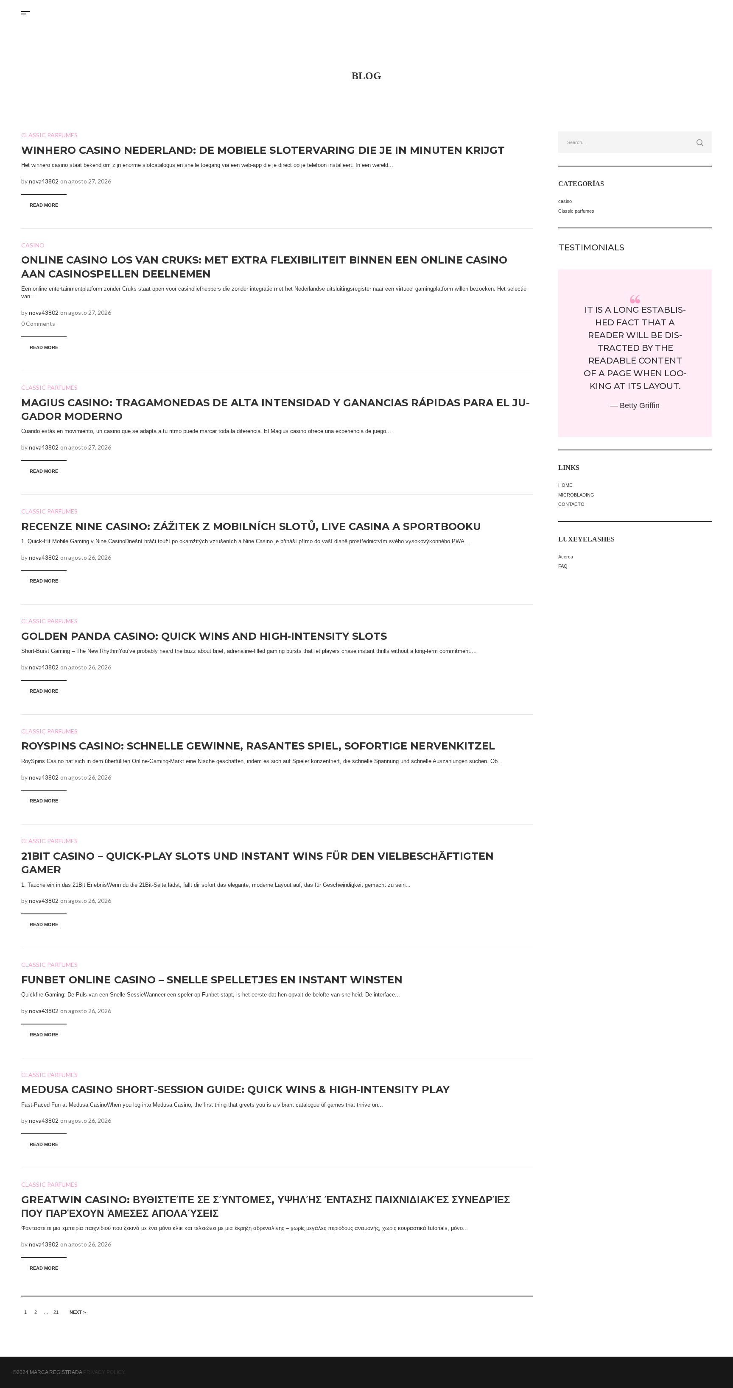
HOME (565, 485)
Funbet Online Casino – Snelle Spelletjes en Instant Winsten (212, 980)
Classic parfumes (49, 135)
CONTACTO (571, 504)
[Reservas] (701, 11)
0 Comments (38, 323)
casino (33, 245)
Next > (78, 1312)
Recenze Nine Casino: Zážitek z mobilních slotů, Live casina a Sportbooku (251, 526)
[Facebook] (687, 11)
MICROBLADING (576, 494)
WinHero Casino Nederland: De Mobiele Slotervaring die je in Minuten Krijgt (263, 150)
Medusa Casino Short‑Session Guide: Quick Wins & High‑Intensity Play (235, 1089)
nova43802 (44, 181)
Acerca (565, 556)
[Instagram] (672, 11)
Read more (44, 205)
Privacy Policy (103, 1372)
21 (56, 1312)
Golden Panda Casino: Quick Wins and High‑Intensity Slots (204, 636)
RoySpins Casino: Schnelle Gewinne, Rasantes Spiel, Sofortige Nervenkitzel (258, 746)
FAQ (563, 566)
